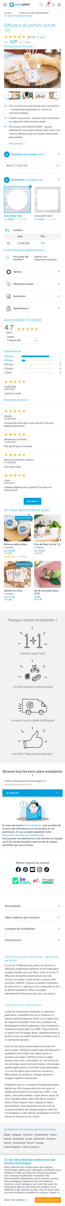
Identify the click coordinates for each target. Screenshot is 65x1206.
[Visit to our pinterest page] (25, 869)
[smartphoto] (19, 4)
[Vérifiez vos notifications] (53, 4)
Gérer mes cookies (14, 1199)
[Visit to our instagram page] (39, 869)
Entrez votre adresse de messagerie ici (25, 781)
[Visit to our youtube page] (32, 869)
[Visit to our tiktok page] (46, 869)
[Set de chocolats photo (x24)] (47, 574)
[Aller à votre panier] (59, 4)
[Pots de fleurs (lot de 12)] (47, 528)
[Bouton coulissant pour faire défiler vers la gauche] (8, 95)
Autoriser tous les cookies (48, 1200)
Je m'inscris (12, 793)
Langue (10, 336)
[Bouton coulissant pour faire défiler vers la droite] (56, 95)
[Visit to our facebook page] (18, 869)
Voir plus (31, 501)
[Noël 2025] (15, 13)
